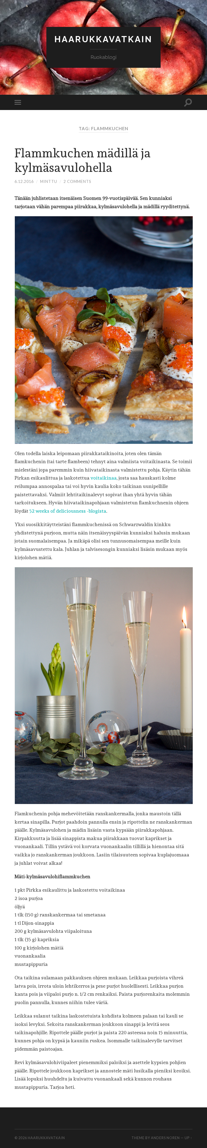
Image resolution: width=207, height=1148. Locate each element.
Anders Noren (165, 1138)
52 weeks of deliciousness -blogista (67, 511)
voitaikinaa (104, 478)
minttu (48, 181)
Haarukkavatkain (103, 39)
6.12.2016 (24, 181)
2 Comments (77, 181)
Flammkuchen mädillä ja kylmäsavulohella (83, 160)
